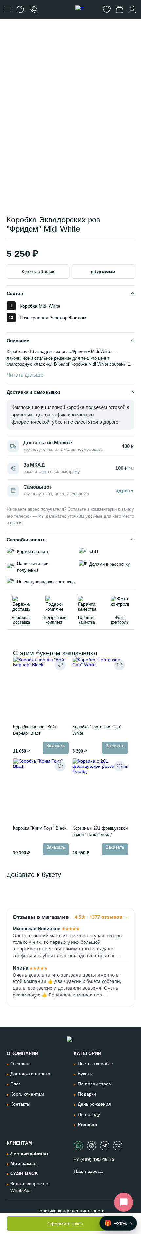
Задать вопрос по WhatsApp (29, 1187)
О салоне (20, 1063)
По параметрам (95, 1083)
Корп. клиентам (27, 1094)
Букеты (85, 1073)
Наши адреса (88, 1171)
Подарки (87, 1094)
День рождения (94, 1104)
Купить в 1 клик (38, 271)
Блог (15, 1083)
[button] (40, 190)
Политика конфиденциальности (70, 1210)
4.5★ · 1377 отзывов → (101, 917)
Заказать (55, 745)
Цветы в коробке (95, 1063)
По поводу (89, 1114)
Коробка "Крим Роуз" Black (40, 828)
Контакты (20, 1104)
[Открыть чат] (123, 1202)
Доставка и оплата (30, 1073)
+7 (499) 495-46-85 (94, 1159)
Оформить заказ (65, 1223)
